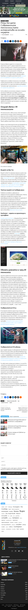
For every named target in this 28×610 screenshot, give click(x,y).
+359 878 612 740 (17, 542)
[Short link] (18, 41)
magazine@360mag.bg (21, 547)
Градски (12, 3)
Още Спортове (10, 5)
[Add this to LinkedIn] (13, 41)
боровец (11, 511)
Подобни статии (4, 416)
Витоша (10, 507)
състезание (18, 526)
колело (21, 518)
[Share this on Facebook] (5, 41)
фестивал (14, 529)
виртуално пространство (11, 401)
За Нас (3, 605)
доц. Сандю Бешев (10, 513)
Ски (22, 507)
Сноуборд (4, 509)
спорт (7, 526)
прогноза (20, 522)
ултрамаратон (8, 529)
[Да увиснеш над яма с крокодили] (4, 574)
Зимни (6, 1)
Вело (22, 3)
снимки (3, 527)
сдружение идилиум (4, 402)
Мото (3, 5)
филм (18, 529)
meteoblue (14, 500)
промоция (13, 524)
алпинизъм (4, 511)
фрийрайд (22, 529)
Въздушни (18, 1)
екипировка (4, 515)
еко (8, 515)
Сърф (9, 509)
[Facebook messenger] (8, 41)
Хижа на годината (15, 509)
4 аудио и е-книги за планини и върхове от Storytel (6, 409)
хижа (2, 531)
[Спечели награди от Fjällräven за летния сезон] (4, 434)
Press (5, 606)
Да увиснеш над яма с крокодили (15, 572)
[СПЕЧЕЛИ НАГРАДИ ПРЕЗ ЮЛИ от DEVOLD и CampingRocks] (4, 427)
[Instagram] (15, 551)
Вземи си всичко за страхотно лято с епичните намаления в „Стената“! (22, 410)
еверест (18, 513)
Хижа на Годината (20, 5)
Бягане (18, 3)
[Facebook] (12, 551)
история (10, 518)
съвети (11, 527)
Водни (12, 1)
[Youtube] (22, 551)
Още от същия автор (14, 416)
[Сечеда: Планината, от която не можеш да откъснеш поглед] (4, 561)
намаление (15, 520)
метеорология (9, 520)
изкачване (17, 515)
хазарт (10, 402)
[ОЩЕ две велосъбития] (4, 567)
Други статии (5, 557)
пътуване (19, 524)
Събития (3, 591)
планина (11, 522)
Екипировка (3, 593)
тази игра (17, 233)
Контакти (14, 606)
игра (18, 401)
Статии (2, 588)
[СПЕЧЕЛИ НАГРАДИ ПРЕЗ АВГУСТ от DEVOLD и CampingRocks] (4, 421)
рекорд (24, 524)
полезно (16, 522)
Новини (10, 567)
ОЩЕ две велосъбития (13, 566)
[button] (26, 16)
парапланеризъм (5, 522)
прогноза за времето (6, 524)
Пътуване (10, 573)
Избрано (2, 423)
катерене (15, 518)
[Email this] (15, 41)
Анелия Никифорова (5, 34)
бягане (16, 511)
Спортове (3, 584)
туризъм (3, 529)
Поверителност (21, 606)
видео (22, 511)
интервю (4, 518)
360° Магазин (16, 605)
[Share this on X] (10, 41)
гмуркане (3, 513)
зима (11, 515)
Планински (5, 3)
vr (5, 401)
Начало (2, 18)
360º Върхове (22, 605)
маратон (3, 520)
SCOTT (6, 507)
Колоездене (16, 507)
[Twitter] (19, 551)
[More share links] (21, 41)
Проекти (9, 606)
